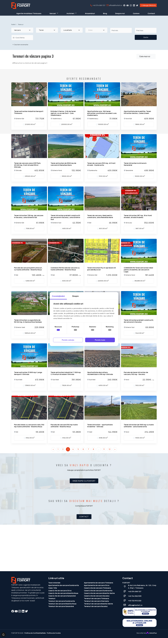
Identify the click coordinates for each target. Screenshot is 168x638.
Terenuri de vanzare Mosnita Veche (98, 604)
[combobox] (22, 30)
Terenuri (51, 598)
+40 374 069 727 (98, 5)
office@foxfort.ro (115, 5)
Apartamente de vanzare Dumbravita (63, 585)
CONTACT (84, 516)
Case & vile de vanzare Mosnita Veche (99, 593)
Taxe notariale (54, 583)
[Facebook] (124, 5)
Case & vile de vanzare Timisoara (97, 588)
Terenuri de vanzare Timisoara (96, 598)
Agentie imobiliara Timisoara (28, 13)
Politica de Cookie (54, 633)
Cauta (145, 37)
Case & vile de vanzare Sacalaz (96, 596)
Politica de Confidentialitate (35, 633)
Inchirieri (70, 13)
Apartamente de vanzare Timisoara (98, 583)
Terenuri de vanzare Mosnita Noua (62, 604)
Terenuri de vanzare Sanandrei (61, 606)
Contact (151, 13)
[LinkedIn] (134, 5)
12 (109, 449)
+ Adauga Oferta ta (148, 5)
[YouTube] (128, 5)
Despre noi (120, 13)
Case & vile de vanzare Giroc (60, 590)
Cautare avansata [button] (20, 45)
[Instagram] (131, 5)
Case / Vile (52, 588)
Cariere (136, 13)
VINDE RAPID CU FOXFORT (84, 481)
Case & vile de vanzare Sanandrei (62, 596)
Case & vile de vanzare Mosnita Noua (63, 593)
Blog (105, 13)
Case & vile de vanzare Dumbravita (98, 590)
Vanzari (52, 13)
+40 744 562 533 (134, 596)
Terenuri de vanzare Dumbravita (61, 601)
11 (104, 449)
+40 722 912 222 (134, 601)
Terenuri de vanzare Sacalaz (96, 606)
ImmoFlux (153, 633)
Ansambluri (90, 13)
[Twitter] (137, 5)
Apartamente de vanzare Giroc (96, 585)
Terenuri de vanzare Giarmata (96, 601)
